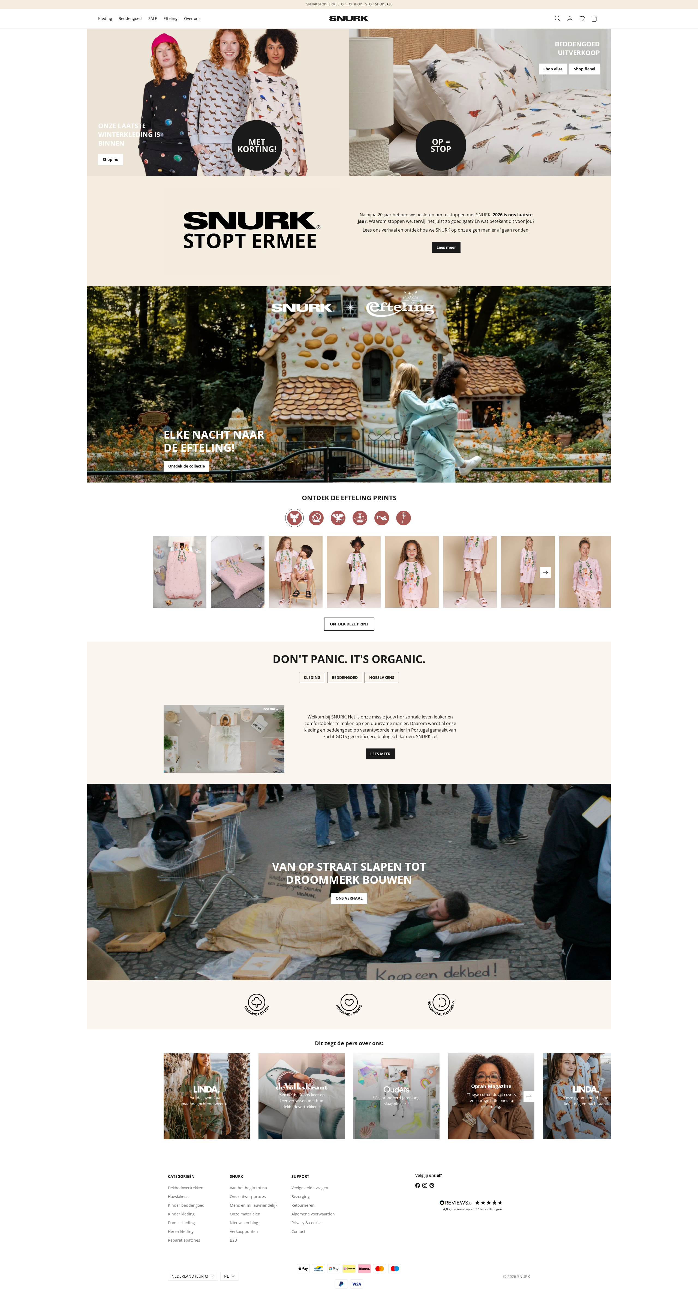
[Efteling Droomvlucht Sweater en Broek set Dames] (586, 572)
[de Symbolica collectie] (403, 518)
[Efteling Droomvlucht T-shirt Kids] (412, 572)
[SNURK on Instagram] (424, 1185)
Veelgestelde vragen (309, 1187)
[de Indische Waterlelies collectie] (360, 518)
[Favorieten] (582, 18)
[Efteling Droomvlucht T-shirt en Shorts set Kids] (296, 572)
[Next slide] (545, 572)
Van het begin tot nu (248, 1187)
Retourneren (303, 1205)
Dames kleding (181, 1222)
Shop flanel (584, 68)
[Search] (557, 18)
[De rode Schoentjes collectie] (381, 518)
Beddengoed (130, 18)
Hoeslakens (178, 1196)
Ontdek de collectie (186, 466)
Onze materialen (245, 1214)
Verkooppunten (244, 1231)
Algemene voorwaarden (313, 1214)
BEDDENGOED (345, 677)
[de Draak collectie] (338, 518)
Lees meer (446, 247)
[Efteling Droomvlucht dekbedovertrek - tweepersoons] (237, 572)
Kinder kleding (181, 1214)
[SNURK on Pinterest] (431, 1185)
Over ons (192, 18)
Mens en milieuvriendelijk (253, 1205)
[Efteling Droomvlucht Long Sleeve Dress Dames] (528, 572)
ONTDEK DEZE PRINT (349, 624)
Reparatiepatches (184, 1240)
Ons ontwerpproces (248, 1196)
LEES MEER (380, 753)
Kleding (105, 18)
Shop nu (110, 159)
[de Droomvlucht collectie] (294, 518)
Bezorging (300, 1196)
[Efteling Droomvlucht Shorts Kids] (470, 572)
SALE (152, 18)
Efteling (170, 18)
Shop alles (552, 68)
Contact (298, 1231)
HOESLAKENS (381, 677)
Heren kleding (181, 1231)
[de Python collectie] (316, 518)
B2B (233, 1240)
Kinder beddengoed (186, 1205)
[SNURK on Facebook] (417, 1185)
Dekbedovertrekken (185, 1187)
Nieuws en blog (244, 1222)
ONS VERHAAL (349, 898)
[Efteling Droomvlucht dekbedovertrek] (179, 572)
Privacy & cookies (307, 1222)
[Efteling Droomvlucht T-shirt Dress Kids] (354, 572)
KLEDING (312, 677)
